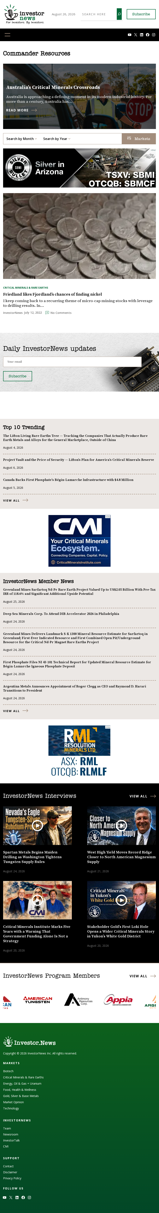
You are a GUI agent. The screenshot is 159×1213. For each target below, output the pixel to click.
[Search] (119, 14)
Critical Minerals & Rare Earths (25, 287)
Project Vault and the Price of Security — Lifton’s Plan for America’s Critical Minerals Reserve (78, 460)
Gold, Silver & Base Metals (21, 1096)
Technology (11, 1108)
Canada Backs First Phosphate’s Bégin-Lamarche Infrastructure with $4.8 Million (68, 480)
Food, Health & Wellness (19, 1090)
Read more (17, 110)
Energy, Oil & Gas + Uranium (22, 1083)
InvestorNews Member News (38, 581)
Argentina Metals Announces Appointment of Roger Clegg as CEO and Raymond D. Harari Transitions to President (74, 688)
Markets (141, 139)
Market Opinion (13, 1102)
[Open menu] (7, 35)
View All (11, 500)
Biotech (8, 1071)
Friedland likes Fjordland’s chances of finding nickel (52, 294)
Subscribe (141, 14)
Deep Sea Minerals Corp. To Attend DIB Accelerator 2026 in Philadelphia (61, 614)
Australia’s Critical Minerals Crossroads (53, 87)
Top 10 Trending (23, 427)
